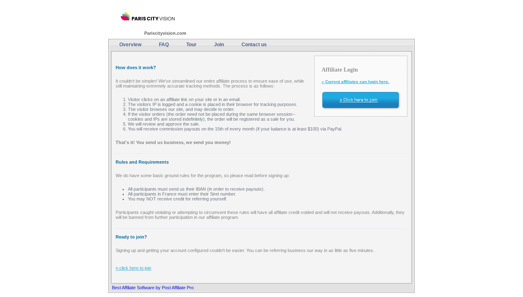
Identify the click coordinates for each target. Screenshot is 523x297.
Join (219, 44)
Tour (191, 44)
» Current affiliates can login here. (355, 81)
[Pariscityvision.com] (148, 16)
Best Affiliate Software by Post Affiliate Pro (153, 287)
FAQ (164, 44)
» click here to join (133, 268)
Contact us (254, 44)
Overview (130, 44)
